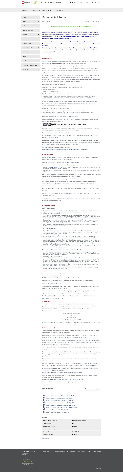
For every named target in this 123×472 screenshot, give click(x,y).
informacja (85, 230)
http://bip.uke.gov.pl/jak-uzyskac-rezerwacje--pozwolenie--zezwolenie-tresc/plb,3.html (62, 372)
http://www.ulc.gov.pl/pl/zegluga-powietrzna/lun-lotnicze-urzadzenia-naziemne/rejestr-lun (63, 379)
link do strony (93, 365)
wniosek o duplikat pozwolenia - (57, 409)
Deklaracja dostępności (96, 451)
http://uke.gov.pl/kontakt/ (72, 162)
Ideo (100, 468)
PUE (51, 170)
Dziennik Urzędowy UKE (47, 451)
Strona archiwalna (81, 451)
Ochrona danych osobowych (59, 451)
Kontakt (88, 451)
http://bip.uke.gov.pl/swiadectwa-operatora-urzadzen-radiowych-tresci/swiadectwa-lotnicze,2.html (64, 149)
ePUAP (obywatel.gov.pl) (56, 167)
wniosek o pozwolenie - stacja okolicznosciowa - (61, 405)
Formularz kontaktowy (27, 461)
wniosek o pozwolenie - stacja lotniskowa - (59, 400)
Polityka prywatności (71, 451)
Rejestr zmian (45, 438)
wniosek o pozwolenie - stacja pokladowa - (59, 395)
